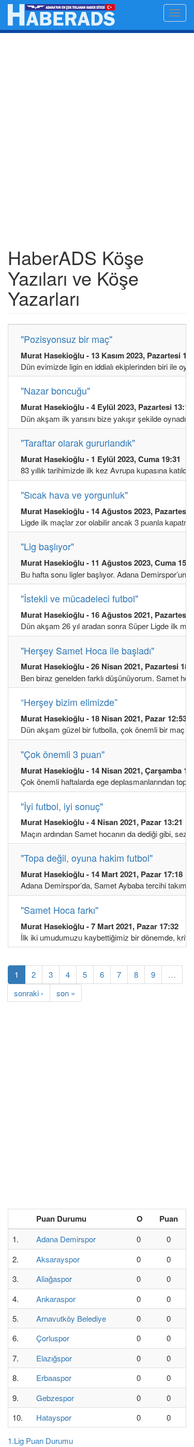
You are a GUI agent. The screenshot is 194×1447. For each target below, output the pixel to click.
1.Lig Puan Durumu (40, 1440)
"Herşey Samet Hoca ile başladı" (87, 650)
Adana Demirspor (66, 1239)
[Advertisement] (97, 145)
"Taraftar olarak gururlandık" (78, 442)
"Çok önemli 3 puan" (63, 754)
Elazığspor (54, 1358)
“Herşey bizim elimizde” (69, 702)
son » (65, 993)
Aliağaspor (54, 1278)
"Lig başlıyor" (47, 546)
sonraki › (28, 993)
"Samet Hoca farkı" (59, 909)
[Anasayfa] (61, 15)
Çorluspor (52, 1338)
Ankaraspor (56, 1298)
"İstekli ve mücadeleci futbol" (79, 598)
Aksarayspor (58, 1259)
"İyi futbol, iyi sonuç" (62, 806)
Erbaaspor (53, 1377)
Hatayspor (53, 1417)
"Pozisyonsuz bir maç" (66, 339)
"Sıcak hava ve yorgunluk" (74, 494)
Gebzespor (55, 1397)
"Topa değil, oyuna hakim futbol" (87, 857)
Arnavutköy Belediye (71, 1318)
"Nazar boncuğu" (55, 390)
